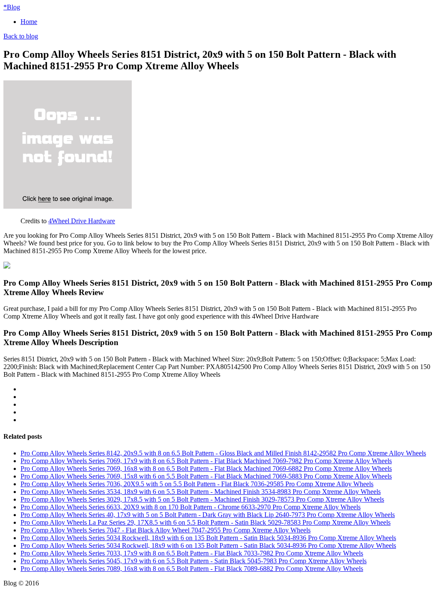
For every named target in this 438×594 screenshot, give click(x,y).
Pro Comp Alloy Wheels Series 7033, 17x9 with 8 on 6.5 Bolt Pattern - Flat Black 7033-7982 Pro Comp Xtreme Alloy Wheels (192, 553)
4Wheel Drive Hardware (81, 221)
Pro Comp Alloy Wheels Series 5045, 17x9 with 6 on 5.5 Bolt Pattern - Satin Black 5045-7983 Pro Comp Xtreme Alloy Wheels (194, 560)
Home (29, 21)
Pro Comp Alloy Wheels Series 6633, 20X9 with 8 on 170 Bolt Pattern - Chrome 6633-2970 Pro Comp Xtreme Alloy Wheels (191, 507)
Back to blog (20, 36)
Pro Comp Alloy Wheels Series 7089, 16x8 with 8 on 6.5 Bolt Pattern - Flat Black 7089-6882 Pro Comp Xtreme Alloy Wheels (192, 568)
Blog (11, 7)
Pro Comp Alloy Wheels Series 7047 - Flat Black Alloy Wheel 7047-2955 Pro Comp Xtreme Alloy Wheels (166, 530)
